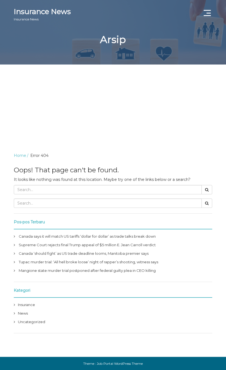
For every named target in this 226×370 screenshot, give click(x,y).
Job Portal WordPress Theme (120, 363)
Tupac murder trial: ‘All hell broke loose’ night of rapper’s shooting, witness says (88, 262)
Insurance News (42, 14)
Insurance (26, 304)
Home (20, 155)
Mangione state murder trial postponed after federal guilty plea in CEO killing (87, 270)
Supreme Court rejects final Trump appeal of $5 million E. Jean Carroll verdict (87, 245)
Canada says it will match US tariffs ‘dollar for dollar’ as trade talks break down (87, 236)
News (23, 313)
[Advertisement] (113, 105)
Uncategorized (31, 322)
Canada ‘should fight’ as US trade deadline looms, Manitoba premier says (84, 253)
